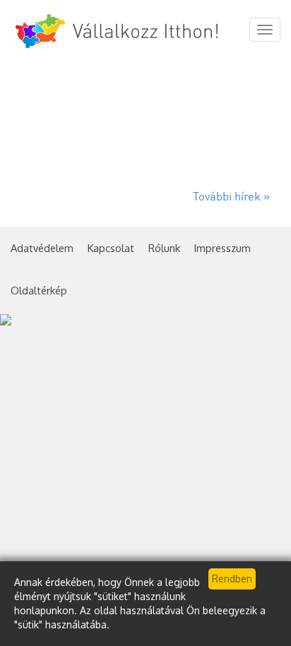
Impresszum (222, 247)
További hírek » (231, 197)
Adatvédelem (42, 247)
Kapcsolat (111, 247)
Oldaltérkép (39, 290)
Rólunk (164, 247)
